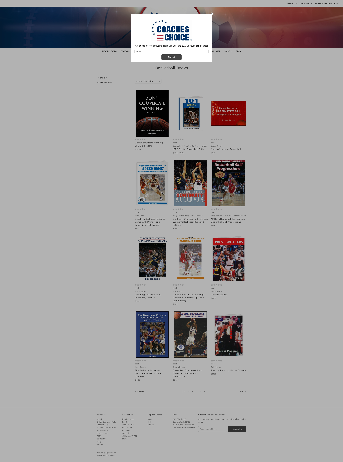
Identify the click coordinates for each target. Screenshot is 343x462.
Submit (171, 57)
